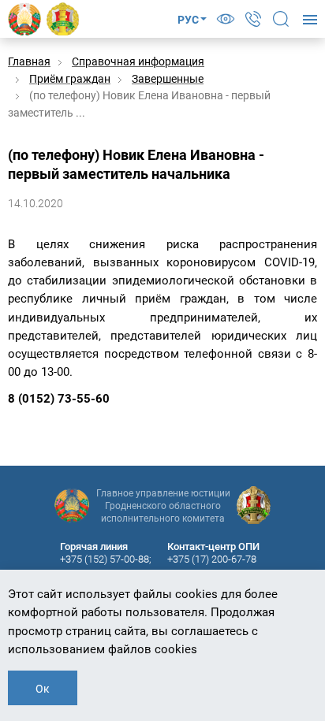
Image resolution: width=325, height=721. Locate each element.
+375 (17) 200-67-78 (211, 559)
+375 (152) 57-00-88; (105, 559)
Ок (42, 688)
